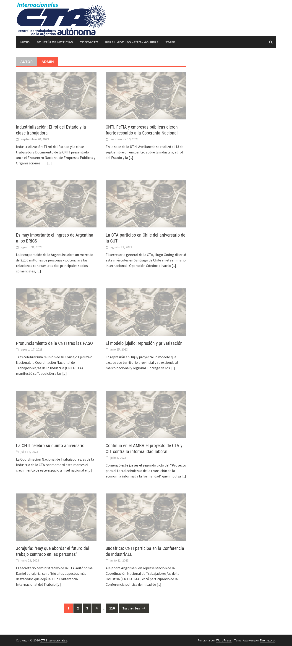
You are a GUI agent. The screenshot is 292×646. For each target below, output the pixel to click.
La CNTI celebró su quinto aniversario (50, 445)
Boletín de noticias (54, 42)
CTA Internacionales (53, 640)
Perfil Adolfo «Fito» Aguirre (132, 42)
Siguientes (131, 608)
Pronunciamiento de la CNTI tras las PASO (54, 343)
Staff (170, 42)
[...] (49, 163)
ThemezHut (267, 640)
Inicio (24, 42)
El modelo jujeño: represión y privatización (144, 343)
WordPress (224, 640)
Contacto (89, 42)
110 (112, 608)
